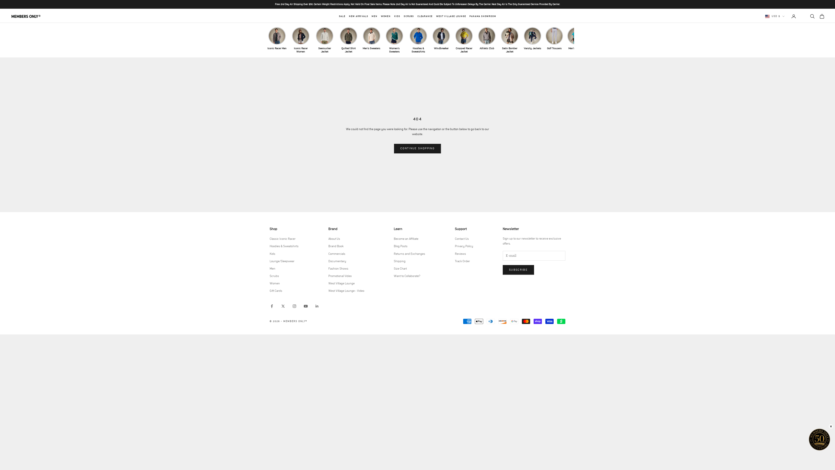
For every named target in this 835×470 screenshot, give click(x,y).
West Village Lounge (451, 16)
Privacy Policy (464, 246)
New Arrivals (358, 16)
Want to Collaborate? (407, 276)
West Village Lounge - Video (346, 290)
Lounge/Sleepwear (282, 261)
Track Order (462, 261)
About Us (334, 238)
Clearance (425, 16)
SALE (342, 16)
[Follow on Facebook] (272, 306)
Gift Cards (276, 290)
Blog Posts (400, 246)
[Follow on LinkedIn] (317, 306)
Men (374, 16)
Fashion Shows (338, 268)
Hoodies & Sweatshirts (284, 246)
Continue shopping (417, 148)
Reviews (460, 253)
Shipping (400, 261)
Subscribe (518, 270)
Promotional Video (340, 276)
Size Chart (400, 268)
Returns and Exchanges (409, 253)
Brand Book (336, 246)
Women (386, 16)
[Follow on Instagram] (294, 306)
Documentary (337, 261)
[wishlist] (803, 16)
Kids (397, 16)
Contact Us (462, 238)
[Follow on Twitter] (283, 306)
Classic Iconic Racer (283, 238)
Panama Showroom (482, 16)
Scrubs (409, 16)
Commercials (336, 253)
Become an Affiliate (406, 238)
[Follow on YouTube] (306, 306)
